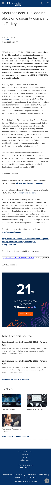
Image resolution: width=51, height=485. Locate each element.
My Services (24, 460)
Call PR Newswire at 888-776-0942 (25, 466)
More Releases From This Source (14, 379)
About (25, 457)
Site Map (18, 478)
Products (25, 454)
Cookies (33, 478)
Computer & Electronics (36, 409)
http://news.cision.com (11, 232)
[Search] (48, 3)
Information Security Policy (37, 475)
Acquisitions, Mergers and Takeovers (11, 430)
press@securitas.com (26, 192)
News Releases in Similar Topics (14, 436)
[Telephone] (42, 3)
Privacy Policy (20, 475)
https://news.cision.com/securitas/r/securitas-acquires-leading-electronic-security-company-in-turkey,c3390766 (25, 241)
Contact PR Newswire (25, 452)
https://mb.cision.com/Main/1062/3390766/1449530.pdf (18, 258)
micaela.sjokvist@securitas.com (29, 183)
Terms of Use (7, 475)
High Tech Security (9, 409)
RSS (25, 478)
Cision (29, 481)
